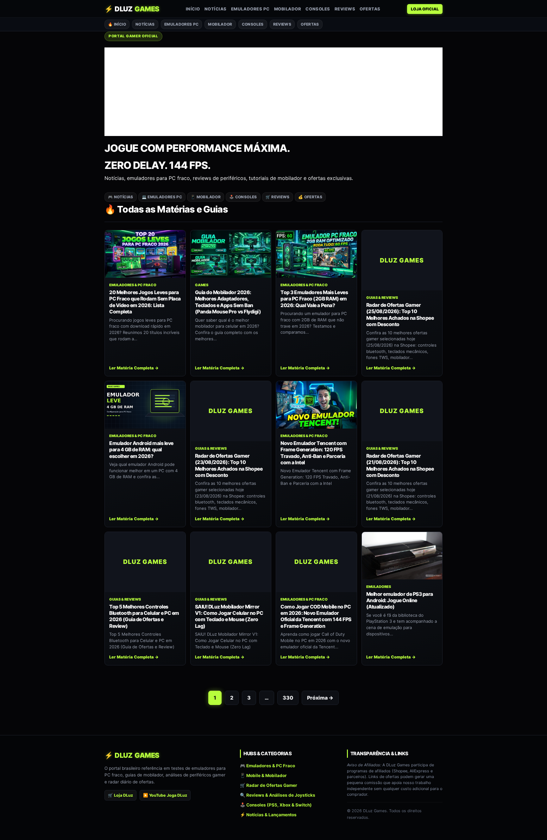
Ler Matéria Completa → (134, 368)
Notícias (215, 8)
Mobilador (287, 8)
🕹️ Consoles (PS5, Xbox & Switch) (276, 804)
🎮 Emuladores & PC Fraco (267, 765)
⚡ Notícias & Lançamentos (268, 815)
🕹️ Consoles (243, 197)
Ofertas (370, 8)
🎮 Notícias (120, 197)
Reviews (345, 8)
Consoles (317, 8)
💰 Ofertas (310, 197)
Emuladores (378, 586)
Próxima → (320, 698)
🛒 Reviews (278, 197)
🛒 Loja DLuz (120, 795)
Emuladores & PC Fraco (132, 285)
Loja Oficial (425, 9)
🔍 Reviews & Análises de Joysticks (277, 795)
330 (288, 698)
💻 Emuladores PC (162, 197)
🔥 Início (117, 24)
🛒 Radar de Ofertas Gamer (268, 785)
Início (193, 8)
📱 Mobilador (206, 197)
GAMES (201, 285)
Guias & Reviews (382, 297)
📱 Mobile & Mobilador (263, 775)
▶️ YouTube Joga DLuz (165, 795)
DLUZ (131, 9)
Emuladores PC (250, 8)
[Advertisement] (273, 91)
